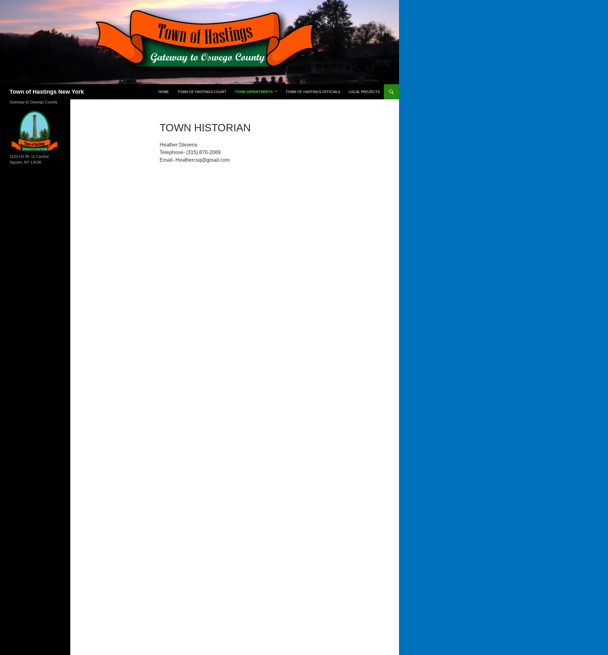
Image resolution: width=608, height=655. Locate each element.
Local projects (364, 92)
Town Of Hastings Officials (313, 92)
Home (163, 92)
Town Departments (254, 92)
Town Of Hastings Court (201, 92)
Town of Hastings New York (47, 92)
